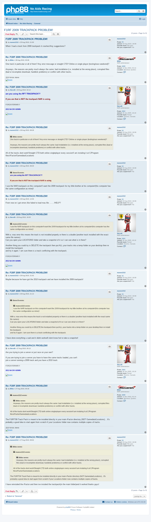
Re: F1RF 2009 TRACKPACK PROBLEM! (27, 57)
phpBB (67, 507)
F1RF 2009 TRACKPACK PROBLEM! (28, 30)
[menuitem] (20, 19)
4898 (123, 66)
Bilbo (119, 61)
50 (123, 42)
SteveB (119, 106)
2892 (123, 111)
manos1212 (121, 39)
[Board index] (17, 9)
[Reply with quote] (109, 39)
